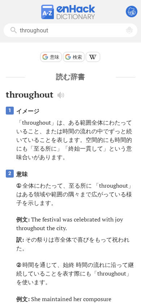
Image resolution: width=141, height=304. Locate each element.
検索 (77, 57)
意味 (54, 57)
